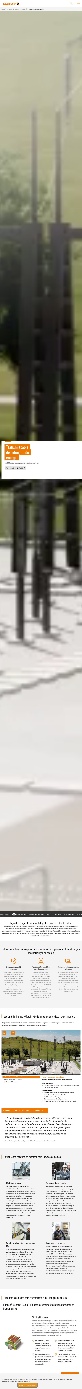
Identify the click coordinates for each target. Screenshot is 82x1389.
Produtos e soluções (54, 914)
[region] (41, 1381)
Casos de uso (19, 914)
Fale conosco (69, 914)
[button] (15, 468)
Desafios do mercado (36, 914)
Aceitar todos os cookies (27, 1385)
